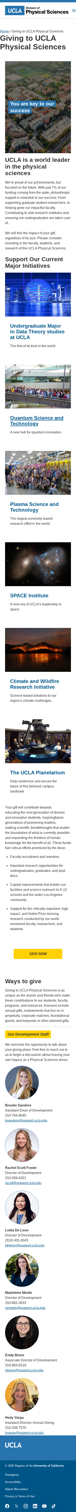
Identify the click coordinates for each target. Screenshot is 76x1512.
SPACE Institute (29, 595)
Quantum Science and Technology (37, 420)
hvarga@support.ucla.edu (24, 1433)
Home (4, 31)
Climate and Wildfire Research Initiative (34, 684)
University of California (49, 1465)
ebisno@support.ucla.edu (24, 1370)
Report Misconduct (16, 1489)
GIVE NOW (38, 954)
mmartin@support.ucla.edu (25, 1308)
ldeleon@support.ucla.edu (25, 1245)
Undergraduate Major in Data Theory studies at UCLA (37, 331)
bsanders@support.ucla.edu (26, 1120)
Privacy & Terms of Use (19, 1496)
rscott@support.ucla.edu (23, 1183)
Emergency (12, 1474)
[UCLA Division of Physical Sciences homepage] (37, 10)
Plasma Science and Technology (34, 507)
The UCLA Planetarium (37, 772)
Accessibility (13, 1482)
